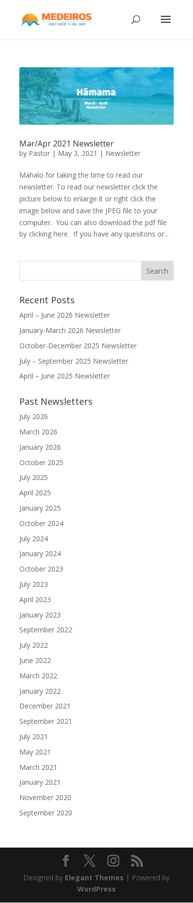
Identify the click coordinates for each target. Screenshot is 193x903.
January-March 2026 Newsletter (70, 330)
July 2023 (33, 584)
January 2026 (40, 447)
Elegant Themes (94, 877)
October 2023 (41, 568)
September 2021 (45, 721)
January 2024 (40, 553)
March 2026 (38, 431)
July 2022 (33, 645)
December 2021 (45, 706)
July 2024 (33, 538)
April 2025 (35, 492)
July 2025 (33, 477)
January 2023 (40, 614)
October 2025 (41, 462)
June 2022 (35, 660)
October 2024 (41, 523)
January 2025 (40, 508)
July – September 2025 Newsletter (73, 361)
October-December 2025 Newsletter (78, 345)
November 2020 (45, 797)
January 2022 (40, 691)
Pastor (39, 153)
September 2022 (45, 629)
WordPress (96, 889)
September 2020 (45, 812)
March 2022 (38, 675)
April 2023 (35, 599)
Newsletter (123, 153)
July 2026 (33, 416)
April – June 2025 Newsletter (64, 375)
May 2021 (35, 752)
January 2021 (40, 782)
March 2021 (38, 767)
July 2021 (33, 736)
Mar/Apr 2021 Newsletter (66, 143)
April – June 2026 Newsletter (64, 315)
